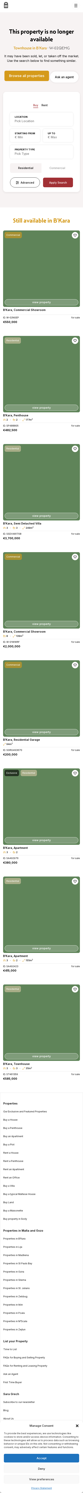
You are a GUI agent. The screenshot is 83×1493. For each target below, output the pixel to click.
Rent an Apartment (13, 1169)
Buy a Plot (8, 1144)
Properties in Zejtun (14, 1329)
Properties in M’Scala (15, 1321)
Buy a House (10, 1120)
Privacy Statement (41, 1488)
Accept (42, 1458)
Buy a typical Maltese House (19, 1194)
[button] (77, 1426)
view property (41, 302)
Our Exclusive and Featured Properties (25, 1111)
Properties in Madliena (16, 1255)
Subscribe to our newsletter (19, 1402)
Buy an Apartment (13, 1136)
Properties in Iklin (13, 1304)
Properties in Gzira (13, 1271)
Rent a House (11, 1153)
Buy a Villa (9, 1186)
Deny (41, 1469)
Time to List (10, 1349)
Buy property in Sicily (15, 1219)
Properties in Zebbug (15, 1296)
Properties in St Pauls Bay (17, 1263)
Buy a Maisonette (13, 1210)
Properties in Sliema (14, 1280)
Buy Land (8, 1202)
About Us (8, 1418)
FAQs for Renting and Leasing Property (25, 1366)
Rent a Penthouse (13, 1161)
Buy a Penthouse (12, 1128)
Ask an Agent (10, 1374)
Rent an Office (11, 1177)
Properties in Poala (14, 1313)
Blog (5, 1410)
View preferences (41, 1479)
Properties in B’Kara (14, 1238)
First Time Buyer (12, 1382)
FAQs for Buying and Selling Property (24, 1357)
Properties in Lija (12, 1247)
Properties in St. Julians (16, 1288)
